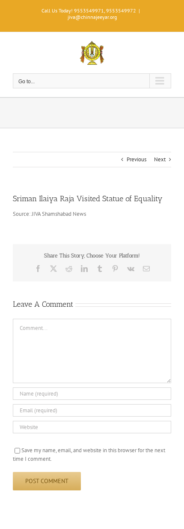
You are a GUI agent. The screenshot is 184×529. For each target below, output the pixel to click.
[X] (53, 268)
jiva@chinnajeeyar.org (92, 17)
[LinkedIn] (84, 268)
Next (160, 159)
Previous (136, 159)
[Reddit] (68, 268)
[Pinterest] (115, 268)
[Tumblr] (99, 268)
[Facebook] (38, 268)
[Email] (146, 268)
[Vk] (130, 268)
